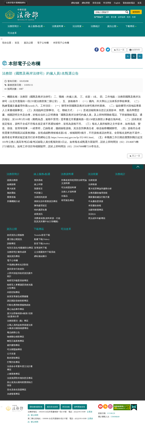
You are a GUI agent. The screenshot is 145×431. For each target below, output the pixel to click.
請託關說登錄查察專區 (17, 301)
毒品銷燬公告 (13, 332)
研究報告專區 (67, 200)
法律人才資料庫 (68, 192)
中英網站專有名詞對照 (17, 265)
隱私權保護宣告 (36, 407)
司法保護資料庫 (68, 187)
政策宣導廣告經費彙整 (17, 296)
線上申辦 (38, 184)
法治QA (92, 214)
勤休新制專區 (13, 358)
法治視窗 (77, 26)
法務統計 (95, 26)
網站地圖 (75, 3)
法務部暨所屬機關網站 (16, 3)
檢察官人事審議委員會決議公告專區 (20, 286)
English (117, 3)
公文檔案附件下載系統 (44, 252)
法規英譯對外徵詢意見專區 (20, 378)
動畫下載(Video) (41, 239)
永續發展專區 (13, 394)
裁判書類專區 (13, 345)
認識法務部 (12, 180)
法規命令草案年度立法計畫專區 (20, 368)
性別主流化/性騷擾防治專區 (20, 248)
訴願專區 (11, 243)
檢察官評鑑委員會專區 (17, 280)
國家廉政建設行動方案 (99, 197)
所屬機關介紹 (13, 201)
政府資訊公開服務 (15, 235)
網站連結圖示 (40, 256)
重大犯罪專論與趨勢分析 (100, 188)
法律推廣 (92, 184)
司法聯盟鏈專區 (14, 349)
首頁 (139, 3)
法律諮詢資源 (40, 197)
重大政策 (11, 188)
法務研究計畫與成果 (16, 252)
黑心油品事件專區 (15, 309)
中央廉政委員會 (95, 201)
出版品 (64, 196)
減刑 (107, 17)
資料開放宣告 (79, 407)
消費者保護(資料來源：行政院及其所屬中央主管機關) (47, 220)
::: (1, 2)
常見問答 (107, 3)
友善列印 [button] (136, 50)
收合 (137, 167)
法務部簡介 (13, 26)
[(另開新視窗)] (100, 406)
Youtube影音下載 (42, 235)
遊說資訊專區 (13, 256)
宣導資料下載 (40, 248)
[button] (96, 49)
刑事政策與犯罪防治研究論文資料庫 (74, 182)
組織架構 (11, 184)
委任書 (113, 17)
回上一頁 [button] (120, 50)
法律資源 (92, 180)
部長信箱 (97, 3)
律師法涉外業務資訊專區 (45, 201)
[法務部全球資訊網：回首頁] (20, 14)
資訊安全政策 (52, 407)
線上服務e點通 (35, 26)
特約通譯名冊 (40, 210)
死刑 (128, 17)
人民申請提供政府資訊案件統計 (20, 275)
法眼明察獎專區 (95, 210)
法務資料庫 (57, 26)
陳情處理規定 (40, 205)
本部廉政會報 (94, 205)
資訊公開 (111, 26)
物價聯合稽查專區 (15, 337)
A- (128, 56)
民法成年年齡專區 (96, 218)
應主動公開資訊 (14, 239)
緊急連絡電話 (129, 3)
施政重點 (11, 193)
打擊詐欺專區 (13, 362)
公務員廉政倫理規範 (97, 193)
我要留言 (38, 188)
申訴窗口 (38, 193)
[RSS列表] (105, 406)
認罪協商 (121, 17)
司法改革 (12, 33)
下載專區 (130, 26)
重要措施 (11, 197)
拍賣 (134, 17)
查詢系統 (38, 180)
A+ (140, 56)
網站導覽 (86, 3)
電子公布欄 (43, 43)
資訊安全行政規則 (15, 269)
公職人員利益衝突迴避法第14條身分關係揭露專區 (20, 326)
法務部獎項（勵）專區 (17, 321)
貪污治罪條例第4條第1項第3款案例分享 (20, 315)
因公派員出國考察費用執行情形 (20, 384)
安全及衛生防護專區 (16, 390)
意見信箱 (66, 407)
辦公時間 (34, 415)
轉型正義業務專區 (15, 341)
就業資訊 (38, 214)
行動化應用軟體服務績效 (18, 305)
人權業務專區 (13, 374)
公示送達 (11, 354)
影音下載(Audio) (42, 243)
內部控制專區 (13, 292)
